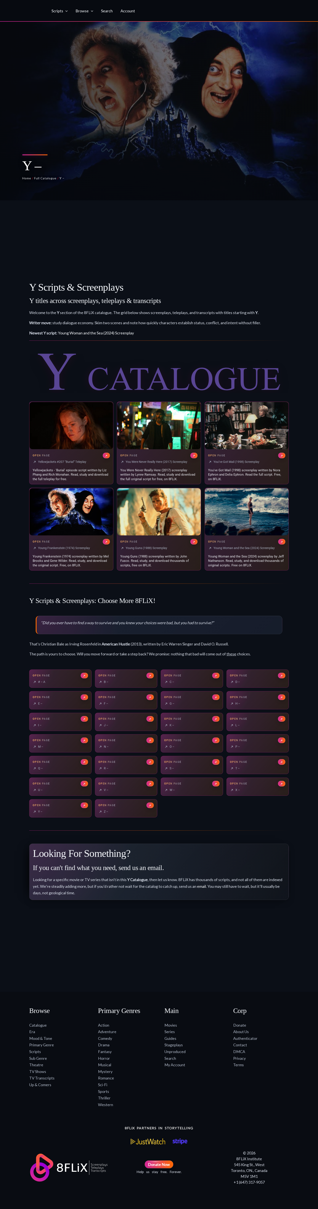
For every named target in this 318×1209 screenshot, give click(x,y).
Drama (103, 1044)
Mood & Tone (40, 1038)
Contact (240, 1044)
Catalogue (38, 1025)
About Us (241, 1031)
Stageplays (173, 1044)
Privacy (239, 1058)
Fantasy (105, 1051)
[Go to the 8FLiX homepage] (25, 10)
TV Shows (37, 1071)
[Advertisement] (159, 242)
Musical (104, 1064)
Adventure (107, 1031)
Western (105, 1104)
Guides (170, 1038)
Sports (103, 1091)
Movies (170, 1025)
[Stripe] (180, 1141)
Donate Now (159, 1164)
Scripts (35, 1051)
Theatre (36, 1064)
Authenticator (245, 1038)
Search (170, 1058)
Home (26, 178)
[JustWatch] (148, 1141)
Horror (104, 1058)
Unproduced (175, 1051)
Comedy (105, 1038)
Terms (238, 1064)
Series (169, 1031)
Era (32, 1031)
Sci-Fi (102, 1084)
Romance (106, 1078)
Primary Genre (41, 1044)
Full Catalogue (45, 178)
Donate (239, 1025)
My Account (174, 1064)
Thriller (104, 1098)
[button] (65, 11)
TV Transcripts (42, 1078)
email (201, 886)
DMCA (239, 1051)
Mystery (105, 1071)
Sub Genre (38, 1058)
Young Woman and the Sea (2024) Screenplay (96, 333)
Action (103, 1025)
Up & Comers (40, 1084)
